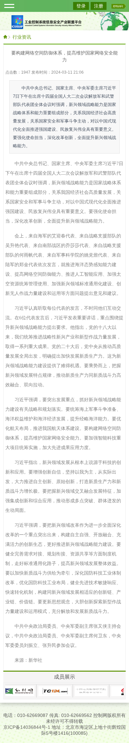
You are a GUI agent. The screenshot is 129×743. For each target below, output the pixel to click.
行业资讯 (22, 37)
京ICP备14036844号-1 (26, 727)
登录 (81, 6)
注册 (98, 6)
